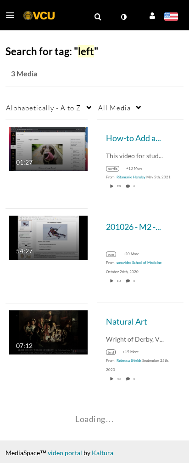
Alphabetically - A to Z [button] (43, 107)
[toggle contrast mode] (123, 17)
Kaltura (102, 453)
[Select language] (170, 17)
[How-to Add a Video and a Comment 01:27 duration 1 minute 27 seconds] (48, 148)
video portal (65, 453)
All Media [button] (114, 107)
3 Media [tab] (24, 73)
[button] (13, 15)
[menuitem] (97, 17)
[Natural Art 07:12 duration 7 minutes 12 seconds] (48, 331)
